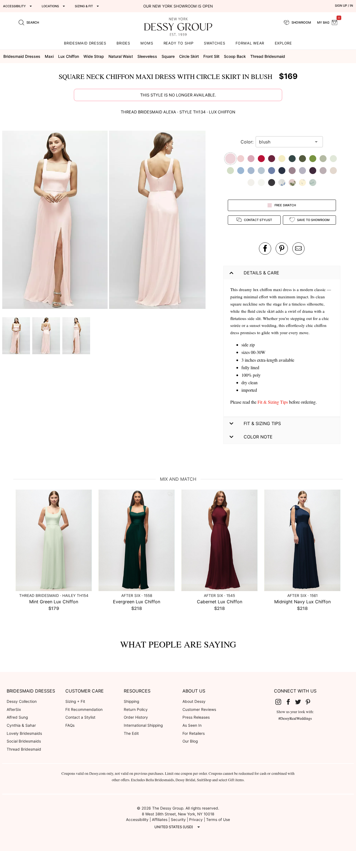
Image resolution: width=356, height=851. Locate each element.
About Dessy (194, 701)
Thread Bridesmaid (24, 749)
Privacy (196, 819)
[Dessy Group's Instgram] (280, 702)
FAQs (70, 725)
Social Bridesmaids (24, 741)
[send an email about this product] (298, 248)
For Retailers (193, 733)
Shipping (131, 701)
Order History (136, 717)
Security (178, 819)
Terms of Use (218, 819)
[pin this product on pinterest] (282, 248)
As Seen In (192, 725)
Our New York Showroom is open (178, 6)
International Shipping (143, 725)
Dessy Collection (22, 701)
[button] (55, 221)
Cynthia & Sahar (21, 725)
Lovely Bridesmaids (24, 733)
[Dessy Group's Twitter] (300, 702)
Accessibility (137, 819)
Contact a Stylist (80, 717)
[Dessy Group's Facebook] (290, 702)
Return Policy (136, 709)
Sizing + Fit (75, 701)
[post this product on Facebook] (265, 248)
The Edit (131, 733)
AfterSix (14, 709)
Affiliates (159, 819)
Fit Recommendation (84, 709)
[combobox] (285, 141)
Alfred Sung (17, 717)
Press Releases (196, 717)
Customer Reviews (199, 709)
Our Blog (190, 741)
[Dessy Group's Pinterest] (310, 702)
